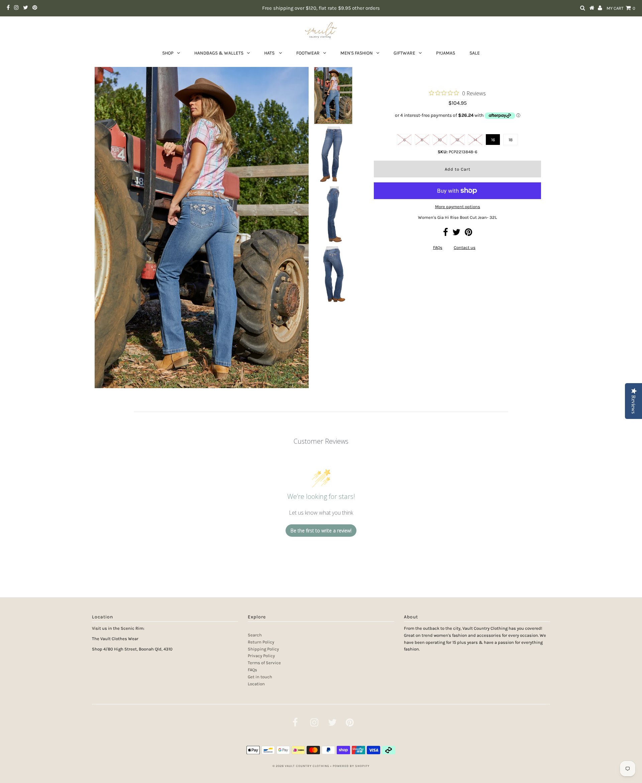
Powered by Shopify (351, 766)
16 (493, 139)
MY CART (621, 8)
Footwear (308, 53)
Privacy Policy (261, 655)
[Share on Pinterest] (468, 233)
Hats (270, 53)
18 (511, 139)
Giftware (404, 53)
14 (475, 139)
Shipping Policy (263, 648)
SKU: (443, 151)
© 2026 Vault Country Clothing (301, 766)
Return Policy (261, 641)
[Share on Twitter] (456, 233)
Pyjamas (445, 53)
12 (457, 139)
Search (255, 634)
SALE (474, 53)
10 (440, 139)
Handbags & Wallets (218, 53)
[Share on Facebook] (445, 233)
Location (256, 683)
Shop (168, 53)
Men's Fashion (356, 53)
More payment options (457, 206)
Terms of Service (264, 662)
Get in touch (260, 676)
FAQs (437, 247)
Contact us (464, 247)
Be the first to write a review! (321, 530)
